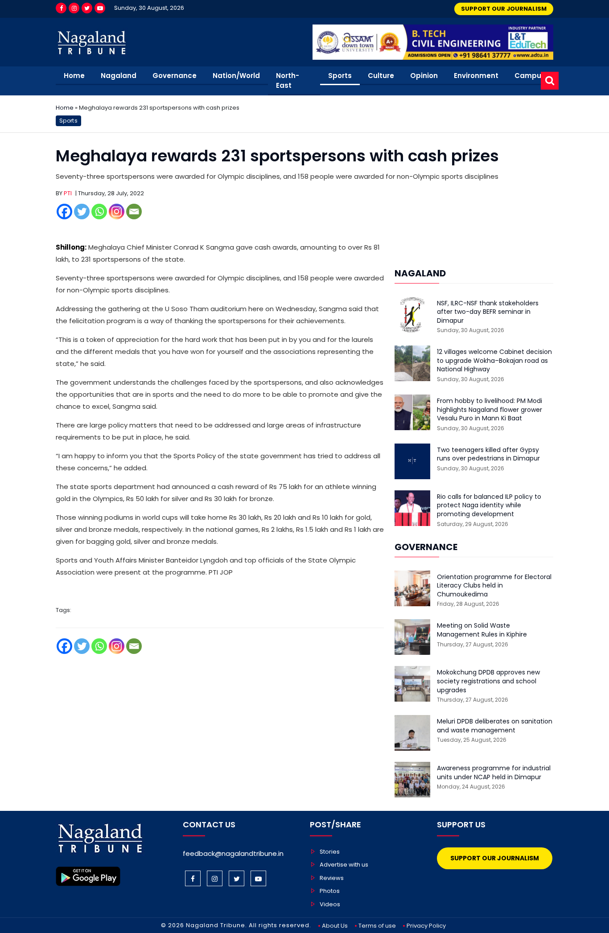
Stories (330, 851)
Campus (529, 75)
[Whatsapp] (99, 211)
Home (74, 75)
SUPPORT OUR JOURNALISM (504, 8)
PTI (68, 193)
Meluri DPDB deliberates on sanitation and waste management (494, 726)
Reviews (332, 878)
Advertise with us (344, 864)
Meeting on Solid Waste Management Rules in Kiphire (482, 630)
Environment (476, 75)
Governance (174, 75)
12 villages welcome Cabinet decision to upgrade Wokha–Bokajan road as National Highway (494, 361)
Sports (340, 75)
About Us (335, 925)
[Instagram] (74, 8)
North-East (287, 80)
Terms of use (377, 925)
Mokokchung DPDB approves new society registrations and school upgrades (488, 681)
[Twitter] (87, 8)
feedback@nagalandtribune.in (233, 853)
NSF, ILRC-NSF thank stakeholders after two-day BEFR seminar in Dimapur (488, 312)
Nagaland (118, 75)
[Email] (134, 211)
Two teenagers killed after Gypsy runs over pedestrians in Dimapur (488, 454)
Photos (330, 891)
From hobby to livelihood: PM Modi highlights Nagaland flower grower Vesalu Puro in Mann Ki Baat (489, 410)
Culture (381, 75)
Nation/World (236, 75)
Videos (330, 904)
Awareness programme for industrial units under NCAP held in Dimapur (494, 772)
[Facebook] (61, 8)
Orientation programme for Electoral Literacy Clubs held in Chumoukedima (494, 586)
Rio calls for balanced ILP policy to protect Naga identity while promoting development (489, 505)
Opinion (424, 75)
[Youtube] (100, 8)
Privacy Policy (426, 925)
